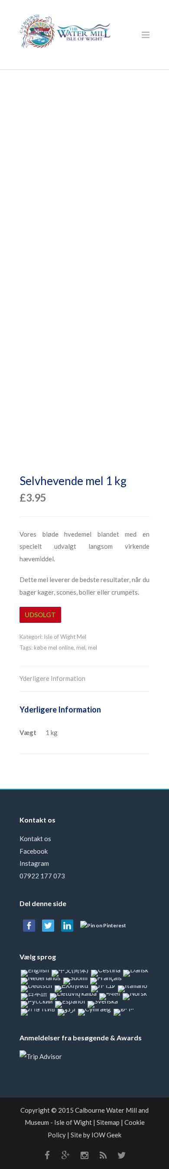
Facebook (34, 851)
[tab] (52, 679)
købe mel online (54, 647)
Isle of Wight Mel (65, 636)
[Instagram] (84, 1155)
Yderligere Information (52, 678)
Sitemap (108, 1122)
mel (80, 647)
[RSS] (103, 1155)
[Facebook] (47, 1155)
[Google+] (66, 1155)
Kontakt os (35, 838)
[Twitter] (121, 1155)
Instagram (34, 863)
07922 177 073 (42, 876)
